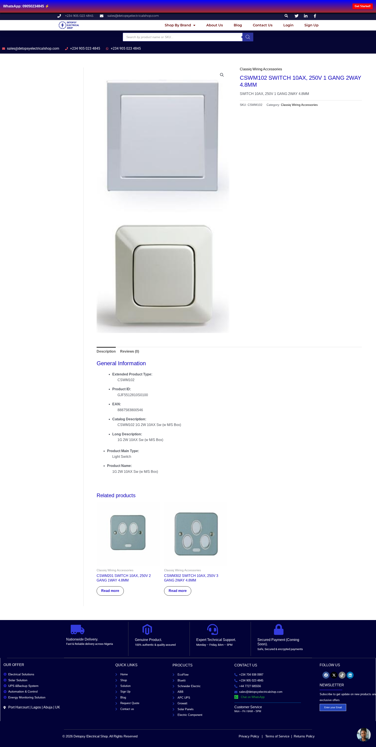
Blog (238, 25)
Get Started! (363, 6)
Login (288, 25)
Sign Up (311, 25)
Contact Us (262, 25)
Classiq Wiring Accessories (261, 69)
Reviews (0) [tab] (129, 351)
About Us (214, 25)
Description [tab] (106, 351)
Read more (110, 591)
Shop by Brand (178, 25)
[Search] (247, 37)
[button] (286, 15)
